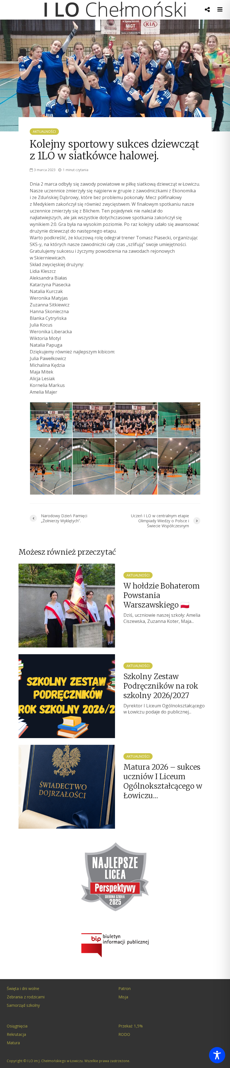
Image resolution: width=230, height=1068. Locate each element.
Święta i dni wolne (23, 988)
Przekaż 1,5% (130, 1026)
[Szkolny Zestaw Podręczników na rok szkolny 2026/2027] (67, 696)
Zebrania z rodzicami (26, 997)
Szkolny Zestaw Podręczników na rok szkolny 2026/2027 (160, 686)
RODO (124, 1034)
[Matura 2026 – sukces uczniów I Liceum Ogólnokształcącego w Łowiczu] (67, 786)
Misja (123, 997)
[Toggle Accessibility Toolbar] (217, 1055)
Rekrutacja (16, 1034)
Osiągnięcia (17, 1026)
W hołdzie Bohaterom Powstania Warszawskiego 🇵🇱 (161, 595)
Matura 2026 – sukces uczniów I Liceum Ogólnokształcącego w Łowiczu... (162, 781)
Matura (13, 1042)
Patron (124, 988)
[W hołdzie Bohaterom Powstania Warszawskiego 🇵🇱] (67, 605)
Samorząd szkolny (23, 1005)
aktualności (44, 131)
